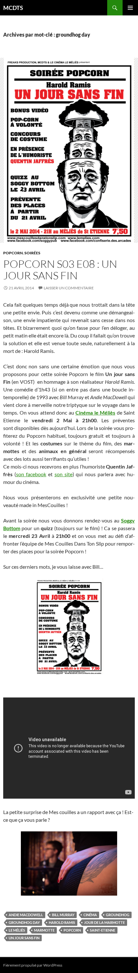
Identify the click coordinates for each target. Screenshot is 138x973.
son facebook (31, 474)
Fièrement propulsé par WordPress (32, 965)
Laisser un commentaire (69, 287)
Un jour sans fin (24, 938)
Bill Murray (63, 915)
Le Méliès (17, 930)
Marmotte (44, 930)
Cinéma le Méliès (95, 412)
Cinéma (90, 915)
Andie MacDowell (26, 915)
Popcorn (13, 252)
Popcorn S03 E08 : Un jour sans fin (60, 269)
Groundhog (117, 915)
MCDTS (13, 7)
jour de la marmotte (104, 922)
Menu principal (130, 7)
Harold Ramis (62, 922)
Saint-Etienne (102, 930)
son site (64, 474)
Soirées (32, 252)
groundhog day (24, 922)
